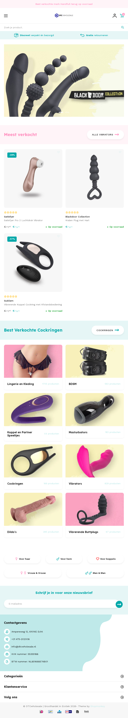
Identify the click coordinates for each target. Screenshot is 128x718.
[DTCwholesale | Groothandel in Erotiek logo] (64, 18)
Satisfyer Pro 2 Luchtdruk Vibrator (23, 220)
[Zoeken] (120, 27)
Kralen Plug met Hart (77, 220)
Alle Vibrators (102, 134)
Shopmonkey (97, 706)
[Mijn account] (115, 16)
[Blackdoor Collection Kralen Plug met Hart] (95, 178)
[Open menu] (6, 16)
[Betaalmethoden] (41, 712)
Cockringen (104, 330)
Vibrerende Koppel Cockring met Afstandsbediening (33, 304)
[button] (61, 112)
